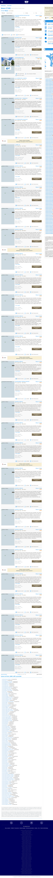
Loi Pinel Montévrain (5, 750)
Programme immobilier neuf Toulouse (26, 861)
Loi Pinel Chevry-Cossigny (6, 704)
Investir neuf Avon (49, 80)
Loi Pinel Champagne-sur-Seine (7, 697)
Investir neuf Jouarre (49, 149)
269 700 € (20, 489)
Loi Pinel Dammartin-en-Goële (7, 720)
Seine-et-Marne (14, 8)
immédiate (18, 89)
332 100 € (20, 317)
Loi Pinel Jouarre (5, 736)
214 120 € (20, 254)
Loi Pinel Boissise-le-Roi (6, 688)
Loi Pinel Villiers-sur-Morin (6, 802)
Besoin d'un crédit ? (20, 75)
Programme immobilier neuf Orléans (26, 851)
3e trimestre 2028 (19, 49)
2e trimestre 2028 (19, 157)
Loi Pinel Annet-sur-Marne (6, 679)
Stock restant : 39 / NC (19, 158)
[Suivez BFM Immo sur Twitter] (31, 823)
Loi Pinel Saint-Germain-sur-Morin (7, 776)
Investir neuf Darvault (49, 132)
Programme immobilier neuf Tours (26, 862)
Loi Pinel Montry (4, 751)
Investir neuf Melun (49, 161)
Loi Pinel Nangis (4, 755)
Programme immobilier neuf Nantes (26, 848)
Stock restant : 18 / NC (19, 50)
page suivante (39, 674)
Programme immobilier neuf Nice (26, 849)
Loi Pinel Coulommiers (6, 711)
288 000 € (20, 636)
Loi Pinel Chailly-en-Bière (6, 693)
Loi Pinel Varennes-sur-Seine (7, 793)
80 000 (20, 59)
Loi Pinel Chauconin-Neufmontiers (8, 701)
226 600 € (20, 337)
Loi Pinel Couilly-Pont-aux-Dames (7, 710)
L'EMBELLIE (17, 144)
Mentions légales (22, 828)
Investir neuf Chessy (49, 109)
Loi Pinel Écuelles (5, 723)
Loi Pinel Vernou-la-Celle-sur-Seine (8, 796)
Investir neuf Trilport (49, 216)
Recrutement (16, 828)
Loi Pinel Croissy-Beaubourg (7, 718)
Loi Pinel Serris (4, 785)
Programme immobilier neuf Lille (26, 840)
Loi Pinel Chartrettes (5, 700)
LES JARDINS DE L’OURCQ (21, 78)
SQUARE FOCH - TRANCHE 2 (21, 98)
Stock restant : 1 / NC (18, 179)
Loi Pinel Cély (4, 691)
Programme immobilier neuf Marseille (26, 843)
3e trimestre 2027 (19, 29)
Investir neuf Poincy (49, 180)
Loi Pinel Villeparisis (5, 799)
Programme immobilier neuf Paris (26, 852)
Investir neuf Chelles (49, 107)
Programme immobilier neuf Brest (26, 833)
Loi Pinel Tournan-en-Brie (6, 789)
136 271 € (20, 79)
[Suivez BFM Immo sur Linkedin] (42, 823)
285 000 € (20, 656)
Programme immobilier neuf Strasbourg (26, 859)
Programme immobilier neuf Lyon (26, 842)
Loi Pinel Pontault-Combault (6, 765)
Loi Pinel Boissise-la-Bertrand (7, 687)
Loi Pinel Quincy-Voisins (6, 769)
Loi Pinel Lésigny (5, 740)
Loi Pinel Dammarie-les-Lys (6, 719)
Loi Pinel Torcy (4, 788)
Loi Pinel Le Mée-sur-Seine (6, 739)
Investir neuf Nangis (49, 172)
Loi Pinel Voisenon (5, 803)
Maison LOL (17, 395)
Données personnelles (30, 828)
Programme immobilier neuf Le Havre (26, 838)
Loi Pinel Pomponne (5, 764)
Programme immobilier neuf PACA (26, 870)
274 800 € (20, 595)
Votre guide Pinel (21, 73)
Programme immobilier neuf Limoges (26, 841)
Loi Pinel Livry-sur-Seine (6, 742)
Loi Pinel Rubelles (5, 773)
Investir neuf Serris (49, 209)
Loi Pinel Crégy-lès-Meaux (6, 717)
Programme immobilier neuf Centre (26, 867)
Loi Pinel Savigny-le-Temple (6, 783)
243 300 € (20, 444)
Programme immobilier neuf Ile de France (26, 868)
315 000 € (20, 362)
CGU (39, 828)
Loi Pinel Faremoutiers (6, 726)
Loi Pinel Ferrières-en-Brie (6, 728)
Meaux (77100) (39, 15)
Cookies (36, 828)
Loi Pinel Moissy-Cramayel (6, 748)
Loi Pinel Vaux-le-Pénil (6, 794)
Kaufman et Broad (18, 31)
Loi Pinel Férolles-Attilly (6, 727)
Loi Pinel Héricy (4, 732)
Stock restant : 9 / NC (18, 133)
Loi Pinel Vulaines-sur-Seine (6, 804)
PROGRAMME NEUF (19, 57)
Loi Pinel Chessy (4, 703)
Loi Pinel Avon (4, 680)
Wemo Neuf (17, 134)
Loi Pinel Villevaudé (5, 801)
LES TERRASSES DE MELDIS (21, 119)
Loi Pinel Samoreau (5, 782)
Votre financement (21, 34)
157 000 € (20, 38)
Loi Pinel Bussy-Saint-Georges (7, 690)
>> (25, 674)
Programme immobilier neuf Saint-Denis (26, 857)
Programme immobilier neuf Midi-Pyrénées (26, 869)
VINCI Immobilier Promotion (20, 51)
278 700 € (20, 510)
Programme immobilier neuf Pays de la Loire (26, 871)
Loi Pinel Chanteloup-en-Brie (7, 699)
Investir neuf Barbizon (49, 84)
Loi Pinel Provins (4, 768)
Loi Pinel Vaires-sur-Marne (6, 792)
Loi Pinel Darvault (5, 722)
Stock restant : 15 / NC (19, 30)
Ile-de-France (21, 8)
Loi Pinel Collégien (5, 707)
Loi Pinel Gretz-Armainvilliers (7, 731)
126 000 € (20, 99)
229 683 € (20, 17)
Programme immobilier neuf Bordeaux (26, 832)
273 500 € (20, 276)
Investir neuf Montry (49, 168)
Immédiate (18, 68)
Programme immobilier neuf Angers (26, 831)
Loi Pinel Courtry (4, 713)
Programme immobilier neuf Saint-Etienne (26, 858)
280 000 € (20, 575)
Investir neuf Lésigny (49, 154)
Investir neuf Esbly (49, 135)
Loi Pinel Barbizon (5, 683)
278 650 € (20, 469)
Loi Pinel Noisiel (4, 758)
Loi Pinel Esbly (4, 725)
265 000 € (20, 230)
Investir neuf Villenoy (49, 226)
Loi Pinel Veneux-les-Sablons (7, 795)
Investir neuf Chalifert (49, 98)
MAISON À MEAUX (19, 165)
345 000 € (20, 382)
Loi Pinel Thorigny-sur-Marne (7, 787)
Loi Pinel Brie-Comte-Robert (6, 689)
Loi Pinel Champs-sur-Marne (7, 698)
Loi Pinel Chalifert (5, 694)
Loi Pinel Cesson (5, 692)
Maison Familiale (18, 243)
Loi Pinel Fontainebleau (6, 729)
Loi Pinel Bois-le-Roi (5, 684)
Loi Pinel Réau (4, 770)
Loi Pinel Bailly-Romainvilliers (7, 682)
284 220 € (20, 188)
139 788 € (20, 146)
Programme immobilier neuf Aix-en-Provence (26, 830)
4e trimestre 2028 (19, 110)
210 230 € (20, 530)
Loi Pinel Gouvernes (5, 730)
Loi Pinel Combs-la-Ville (6, 708)
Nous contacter (7, 828)
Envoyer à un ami (6, 34)
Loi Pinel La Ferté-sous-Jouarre (7, 737)
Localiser (14, 34)
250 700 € (20, 296)
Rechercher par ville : (48, 71)
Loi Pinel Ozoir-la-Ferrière (6, 759)
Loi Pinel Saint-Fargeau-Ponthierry (8, 774)
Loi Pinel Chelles (4, 702)
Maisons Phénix (17, 180)
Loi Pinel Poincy (4, 761)
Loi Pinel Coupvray (5, 712)
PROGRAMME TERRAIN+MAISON (22, 381)
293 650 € (20, 616)
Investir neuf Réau (49, 191)
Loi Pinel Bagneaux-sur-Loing (7, 681)
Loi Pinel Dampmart (5, 721)
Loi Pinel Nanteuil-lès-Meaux (7, 756)
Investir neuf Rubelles (49, 194)
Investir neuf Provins (49, 189)
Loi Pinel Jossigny (5, 735)
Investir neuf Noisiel (49, 176)
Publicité (12, 828)
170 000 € (20, 120)
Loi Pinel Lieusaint (5, 741)
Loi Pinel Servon (4, 786)
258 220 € (20, 424)
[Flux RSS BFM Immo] (11, 823)
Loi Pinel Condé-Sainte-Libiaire (7, 709)
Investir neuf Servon (49, 211)
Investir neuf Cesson (49, 95)
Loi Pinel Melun (4, 746)
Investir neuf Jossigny (49, 147)
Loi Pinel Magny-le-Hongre (6, 744)
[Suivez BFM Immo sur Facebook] (21, 823)
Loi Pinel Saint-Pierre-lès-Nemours (8, 778)
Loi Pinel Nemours (5, 757)
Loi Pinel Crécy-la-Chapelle (6, 716)
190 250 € (20, 402)
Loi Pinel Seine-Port (5, 784)
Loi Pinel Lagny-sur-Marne (6, 738)
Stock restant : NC (18, 69)
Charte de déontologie (44, 828)
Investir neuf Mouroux (49, 171)
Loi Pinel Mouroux (5, 754)
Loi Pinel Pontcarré (5, 766)
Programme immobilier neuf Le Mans (26, 839)
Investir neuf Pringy (49, 187)
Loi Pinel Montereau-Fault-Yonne (7, 749)
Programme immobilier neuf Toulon (26, 860)
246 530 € (20, 167)
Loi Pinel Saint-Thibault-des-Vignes (8, 779)
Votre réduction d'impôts (31, 73)
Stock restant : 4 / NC (18, 90)
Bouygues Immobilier (18, 159)
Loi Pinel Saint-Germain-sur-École (7, 775)
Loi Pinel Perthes (5, 760)
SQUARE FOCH (18, 37)
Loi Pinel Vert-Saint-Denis (6, 797)
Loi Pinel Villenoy (5, 798)
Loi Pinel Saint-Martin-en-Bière (7, 777)
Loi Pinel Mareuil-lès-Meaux (6, 745)
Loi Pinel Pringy (4, 767)
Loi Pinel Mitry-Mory (5, 747)
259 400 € (20, 209)
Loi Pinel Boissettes (5, 685)
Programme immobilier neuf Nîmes (26, 850)
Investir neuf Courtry (49, 121)
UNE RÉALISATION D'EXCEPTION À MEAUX (22, 16)
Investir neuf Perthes (49, 179)
